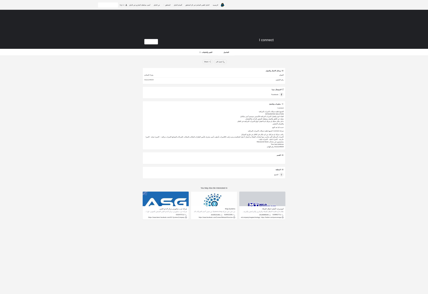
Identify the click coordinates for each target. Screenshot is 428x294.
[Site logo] (222, 5)
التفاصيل (226, 52)
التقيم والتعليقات (206, 52)
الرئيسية (215, 5)
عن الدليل (157, 5)
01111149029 (149, 80)
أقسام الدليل (178, 5)
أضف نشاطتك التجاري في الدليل (139, 5)
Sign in (122, 5)
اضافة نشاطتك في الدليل (108, 5)
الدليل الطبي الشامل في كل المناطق (197, 5)
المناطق (167, 5)
